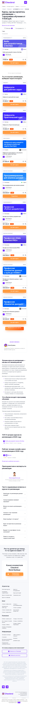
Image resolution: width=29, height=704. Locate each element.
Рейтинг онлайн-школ (7, 618)
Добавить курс (16, 640)
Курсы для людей (17, 592)
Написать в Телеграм (15, 651)
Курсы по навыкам (6, 597)
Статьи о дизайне (17, 607)
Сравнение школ (17, 595)
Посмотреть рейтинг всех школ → (11, 461)
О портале (4, 637)
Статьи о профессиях (6, 609)
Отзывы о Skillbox (6, 624)
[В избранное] (23, 59)
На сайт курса (14, 63)
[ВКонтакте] (3, 687)
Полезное (5, 615)
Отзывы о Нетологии (17, 618)
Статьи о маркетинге (6, 612)
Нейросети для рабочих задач (11, 97)
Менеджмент (5, 83)
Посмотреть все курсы (14, 327)
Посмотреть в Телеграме (15, 574)
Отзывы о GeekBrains (18, 621)
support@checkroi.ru (23, 695)
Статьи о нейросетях (6, 604)
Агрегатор (5, 586)
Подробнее (14, 196)
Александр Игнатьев (14, 478)
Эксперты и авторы (6, 634)
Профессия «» (12, 216)
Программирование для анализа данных (13, 185)
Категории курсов (6, 589)
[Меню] (25, 2)
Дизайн (4, 110)
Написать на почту (15, 655)
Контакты (15, 638)
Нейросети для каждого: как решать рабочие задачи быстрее (13, 153)
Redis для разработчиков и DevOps (12, 52)
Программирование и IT (7, 37)
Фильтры (9, 28)
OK (19, 702)
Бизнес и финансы (6, 138)
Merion (9, 455)
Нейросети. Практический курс (11, 124)
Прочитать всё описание (8, 25)
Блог (3, 601)
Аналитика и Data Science (7, 233)
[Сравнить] (25, 59)
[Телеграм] (7, 687)
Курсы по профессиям (7, 595)
